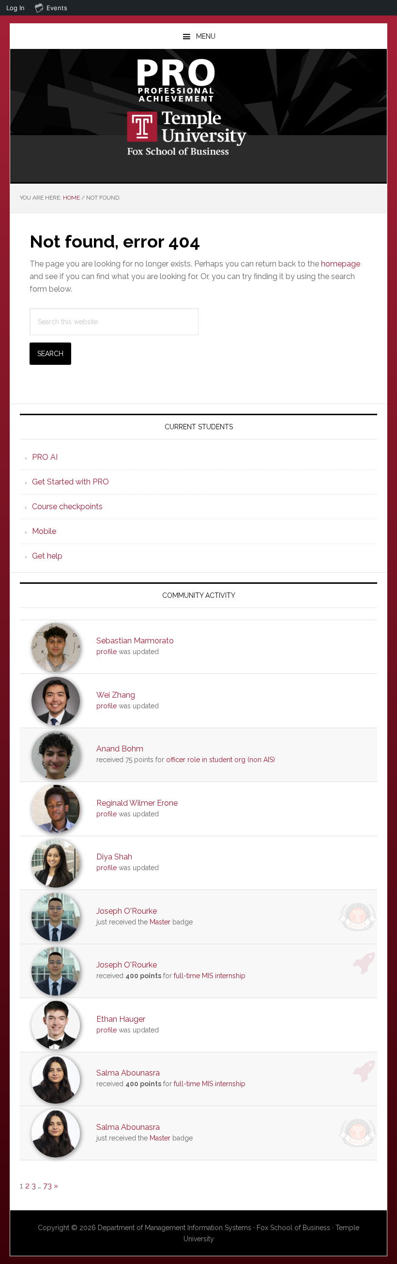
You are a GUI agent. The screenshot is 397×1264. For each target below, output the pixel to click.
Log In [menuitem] (15, 8)
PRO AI (45, 457)
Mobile (44, 531)
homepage (340, 263)
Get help (47, 556)
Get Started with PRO (70, 481)
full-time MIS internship (209, 976)
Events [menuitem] (56, 8)
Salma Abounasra (128, 1072)
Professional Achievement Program (198, 80)
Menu (205, 36)
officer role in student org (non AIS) (220, 760)
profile (106, 651)
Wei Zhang (115, 695)
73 (47, 1185)
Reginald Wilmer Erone (137, 803)
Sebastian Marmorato (135, 640)
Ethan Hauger (120, 1019)
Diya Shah (114, 856)
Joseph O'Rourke (126, 911)
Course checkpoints (67, 506)
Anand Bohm (119, 748)
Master (160, 922)
